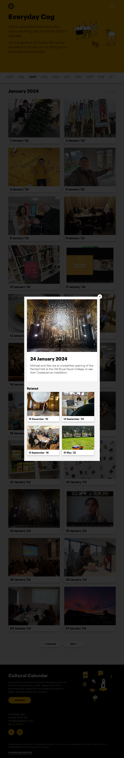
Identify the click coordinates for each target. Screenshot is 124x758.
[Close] (100, 296)
